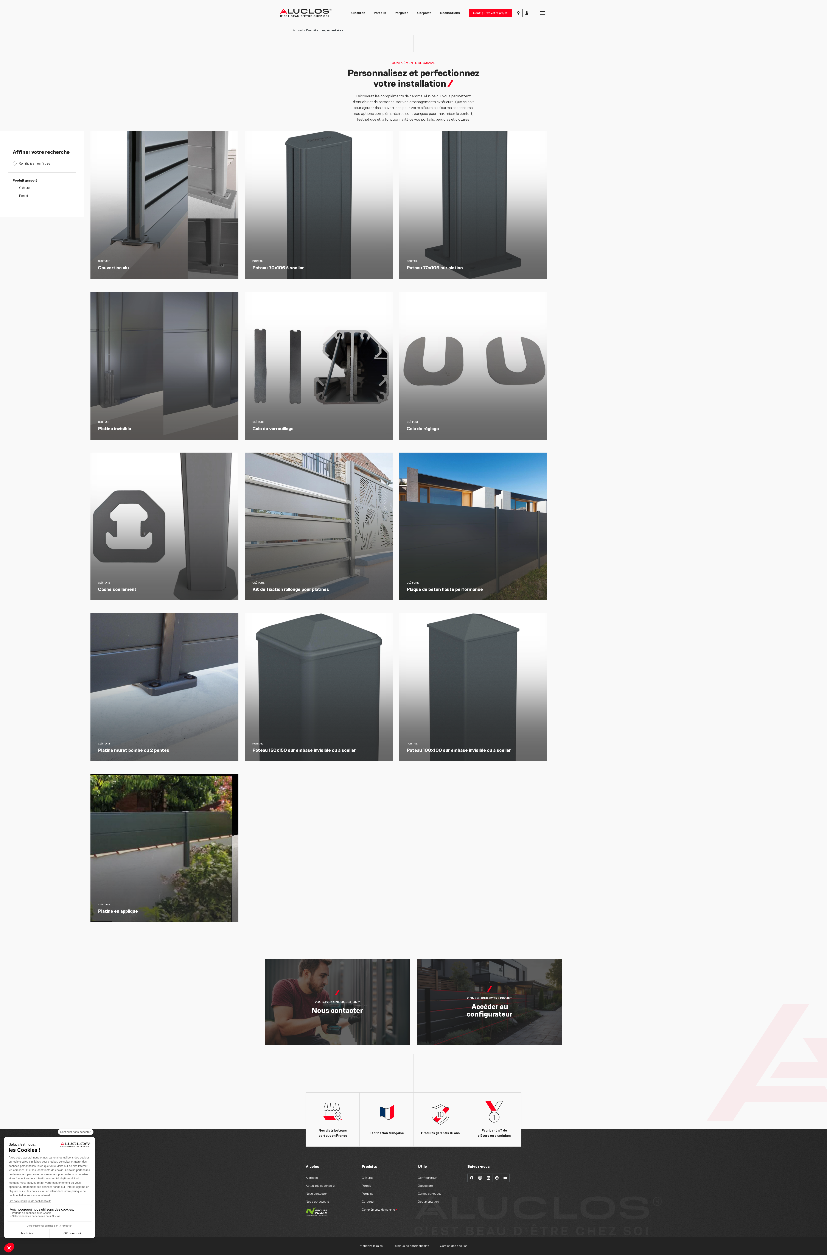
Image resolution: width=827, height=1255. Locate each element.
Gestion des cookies (453, 1245)
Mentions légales (371, 1245)
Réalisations (450, 13)
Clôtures (358, 13)
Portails (380, 13)
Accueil (298, 30)
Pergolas (402, 13)
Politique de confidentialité (411, 1245)
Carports (424, 13)
